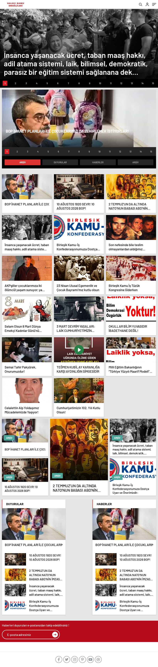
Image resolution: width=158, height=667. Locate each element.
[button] (5, 83)
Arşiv (22, 162)
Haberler (97, 162)
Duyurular (60, 162)
